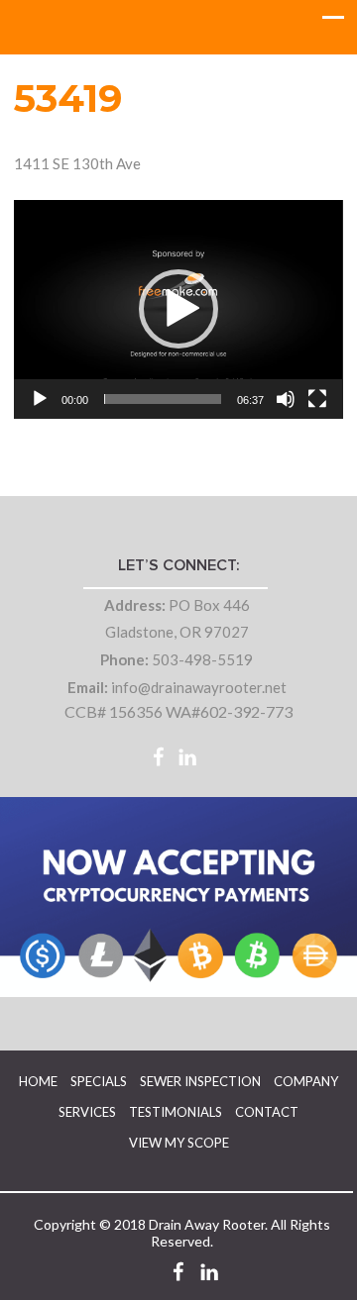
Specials (98, 1081)
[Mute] (286, 399)
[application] (178, 309)
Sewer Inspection (200, 1081)
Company (306, 1081)
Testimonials (175, 1112)
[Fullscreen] (317, 399)
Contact (266, 1112)
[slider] (162, 399)
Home (38, 1081)
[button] (178, 309)
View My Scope (179, 1142)
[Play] (40, 399)
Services (87, 1112)
